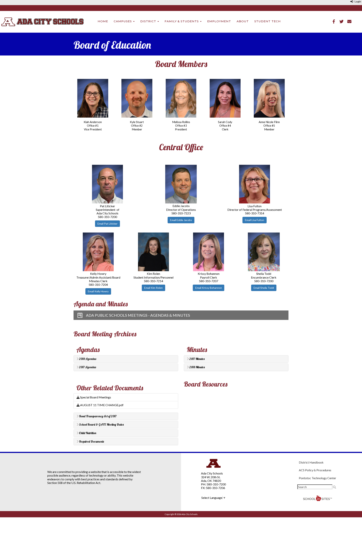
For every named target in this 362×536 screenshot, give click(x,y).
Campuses (123, 21)
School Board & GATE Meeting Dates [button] (101, 424)
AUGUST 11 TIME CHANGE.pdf (101, 405)
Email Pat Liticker (107, 223)
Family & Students (182, 21)
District (148, 21)
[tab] (126, 359)
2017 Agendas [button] (87, 367)
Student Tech (267, 21)
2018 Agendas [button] (87, 359)
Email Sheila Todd (264, 287)
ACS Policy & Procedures (315, 470)
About (243, 21)
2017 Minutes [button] (197, 359)
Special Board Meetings (95, 397)
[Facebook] (334, 22)
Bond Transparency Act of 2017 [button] (97, 416)
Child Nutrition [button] (87, 433)
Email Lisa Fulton (254, 220)
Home (103, 21)
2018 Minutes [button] (197, 367)
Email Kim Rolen (153, 287)
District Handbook (311, 462)
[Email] (349, 22)
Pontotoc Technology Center (317, 478)
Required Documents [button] (91, 441)
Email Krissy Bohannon (208, 287)
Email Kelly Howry (98, 291)
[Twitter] (341, 22)
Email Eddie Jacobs (181, 220)
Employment (219, 21)
